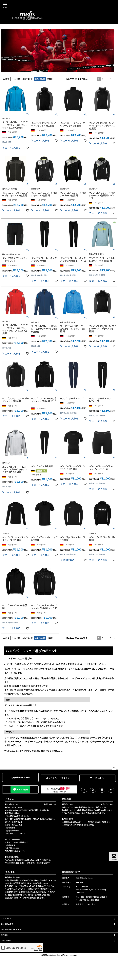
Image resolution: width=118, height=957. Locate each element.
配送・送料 (66, 799)
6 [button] (110, 79)
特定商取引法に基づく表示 (11, 929)
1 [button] (95, 79)
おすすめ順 (16, 79)
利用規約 (4, 935)
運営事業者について (71, 872)
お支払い (9, 799)
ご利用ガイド (6, 918)
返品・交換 (10, 872)
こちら (35, 889)
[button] (91, 79)
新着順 (50, 79)
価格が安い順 (27, 79)
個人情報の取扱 (7, 924)
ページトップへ (114, 767)
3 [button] (102, 79)
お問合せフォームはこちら (85, 904)
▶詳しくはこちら (50, 804)
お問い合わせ (6, 940)
